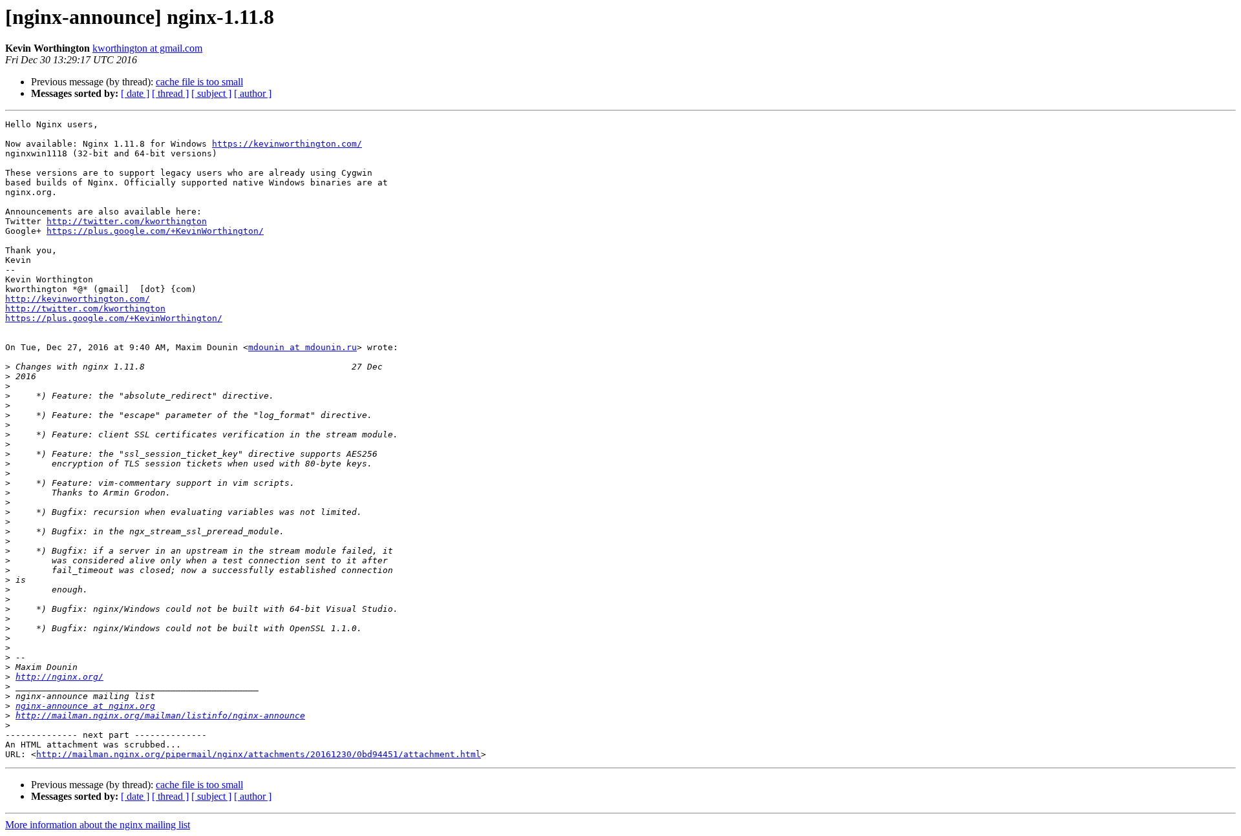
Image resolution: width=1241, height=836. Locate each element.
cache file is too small (199, 81)
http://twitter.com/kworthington (127, 221)
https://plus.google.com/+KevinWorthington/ (155, 231)
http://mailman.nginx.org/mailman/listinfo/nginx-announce (160, 715)
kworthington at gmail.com (147, 48)
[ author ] (252, 93)
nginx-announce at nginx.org (85, 706)
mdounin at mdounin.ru (302, 347)
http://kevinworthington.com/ (77, 299)
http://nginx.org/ (59, 677)
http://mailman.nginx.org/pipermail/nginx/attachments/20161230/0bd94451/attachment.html (258, 754)
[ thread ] (170, 93)
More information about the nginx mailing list (97, 824)
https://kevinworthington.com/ (287, 144)
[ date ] (135, 93)
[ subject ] (211, 93)
